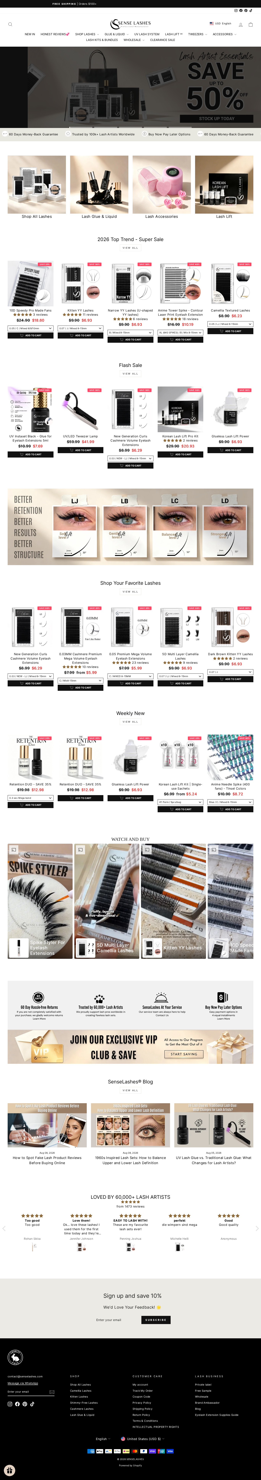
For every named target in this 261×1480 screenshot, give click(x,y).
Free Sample (203, 1390)
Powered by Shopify (130, 1465)
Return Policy (141, 1414)
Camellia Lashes (80, 1390)
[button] (23, 314)
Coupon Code (141, 1396)
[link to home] (130, 24)
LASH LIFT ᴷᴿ (173, 34)
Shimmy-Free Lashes (84, 1402)
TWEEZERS (196, 34)
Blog (198, 1408)
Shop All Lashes (80, 1384)
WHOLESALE (133, 40)
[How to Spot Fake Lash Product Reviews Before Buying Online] (47, 1125)
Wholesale (201, 1396)
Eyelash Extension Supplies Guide (217, 1414)
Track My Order (143, 1390)
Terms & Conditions (145, 1420)
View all (131, 247)
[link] (130, 527)
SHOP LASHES (85, 34)
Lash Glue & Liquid (82, 1414)
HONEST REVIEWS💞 (55, 34)
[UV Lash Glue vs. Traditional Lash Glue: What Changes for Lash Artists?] (213, 1125)
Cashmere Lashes (81, 1408)
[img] (130, 1202)
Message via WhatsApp (23, 1383)
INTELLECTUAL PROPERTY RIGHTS (156, 1426)
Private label (203, 1384)
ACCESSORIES (223, 34)
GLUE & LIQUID (115, 34)
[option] (40, 901)
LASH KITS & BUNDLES (102, 40)
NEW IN (30, 34)
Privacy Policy (142, 1402)
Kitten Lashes (79, 1396)
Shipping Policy (142, 1408)
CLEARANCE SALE (162, 40)
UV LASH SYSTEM (146, 34)
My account (140, 1384)
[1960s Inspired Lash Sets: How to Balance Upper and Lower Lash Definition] (130, 1125)
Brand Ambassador (207, 1402)
